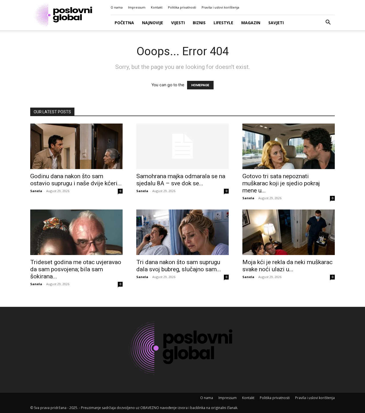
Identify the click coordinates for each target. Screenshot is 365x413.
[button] (328, 23)
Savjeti (276, 22)
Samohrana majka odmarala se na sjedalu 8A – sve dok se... (180, 180)
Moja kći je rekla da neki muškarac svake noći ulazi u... (287, 266)
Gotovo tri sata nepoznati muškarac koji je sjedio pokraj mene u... (281, 183)
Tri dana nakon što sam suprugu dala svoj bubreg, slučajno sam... (178, 266)
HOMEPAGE (200, 85)
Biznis (199, 22)
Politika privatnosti (182, 7)
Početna (124, 22)
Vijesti (178, 22)
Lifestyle (223, 22)
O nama (117, 7)
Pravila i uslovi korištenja (220, 7)
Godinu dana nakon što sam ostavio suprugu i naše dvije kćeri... (76, 180)
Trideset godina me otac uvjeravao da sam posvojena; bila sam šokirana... (75, 269)
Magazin (250, 22)
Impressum (136, 7)
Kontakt (157, 7)
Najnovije (152, 22)
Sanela (36, 191)
